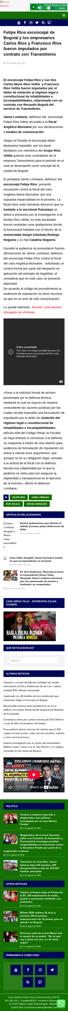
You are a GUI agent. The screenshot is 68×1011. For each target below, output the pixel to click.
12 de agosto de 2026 (31, 946)
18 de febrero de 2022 (21, 565)
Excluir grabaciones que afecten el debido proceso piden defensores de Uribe (42, 526)
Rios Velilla (13, 504)
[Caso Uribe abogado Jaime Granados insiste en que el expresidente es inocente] (5, 558)
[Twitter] (37, 22)
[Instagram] (31, 22)
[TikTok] (43, 22)
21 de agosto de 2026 (31, 828)
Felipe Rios (18, 497)
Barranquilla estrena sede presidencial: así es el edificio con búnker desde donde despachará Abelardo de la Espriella (33, 709)
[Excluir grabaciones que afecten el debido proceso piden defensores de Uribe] (10, 535)
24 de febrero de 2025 (15, 588)
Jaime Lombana (40, 497)
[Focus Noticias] (8, 5)
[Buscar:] (34, 661)
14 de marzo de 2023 (31, 533)
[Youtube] (19, 22)
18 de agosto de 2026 (31, 906)
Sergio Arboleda (37, 504)
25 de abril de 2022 (15, 63)
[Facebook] (25, 22)
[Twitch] (49, 22)
